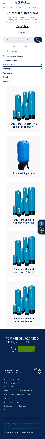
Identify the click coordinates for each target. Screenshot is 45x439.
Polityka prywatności (11, 383)
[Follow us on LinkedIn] (39, 373)
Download (22, 406)
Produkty (18, 7)
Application (7, 73)
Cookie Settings (9, 410)
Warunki (7, 398)
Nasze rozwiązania (25, 391)
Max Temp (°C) (9, 64)
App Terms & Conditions (12, 402)
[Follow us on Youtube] (35, 369)
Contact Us (26, 349)
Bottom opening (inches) (13, 56)
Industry (6, 81)
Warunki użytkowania (11, 387)
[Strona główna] (22, 3)
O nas (6, 391)
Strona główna (7, 7)
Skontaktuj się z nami (11, 379)
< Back (22, 32)
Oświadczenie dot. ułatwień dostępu (17, 394)
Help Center (8, 406)
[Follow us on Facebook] (39, 369)
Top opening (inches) (11, 60)
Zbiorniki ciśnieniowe (31, 7)
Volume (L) (7, 68)
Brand (5, 77)
